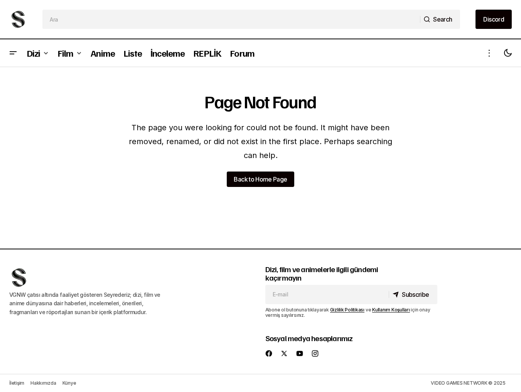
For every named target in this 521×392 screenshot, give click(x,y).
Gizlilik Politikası (347, 310)
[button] (13, 53)
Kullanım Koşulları (391, 310)
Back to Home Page (260, 179)
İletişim (16, 383)
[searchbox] (231, 19)
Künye (69, 383)
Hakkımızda (43, 383)
